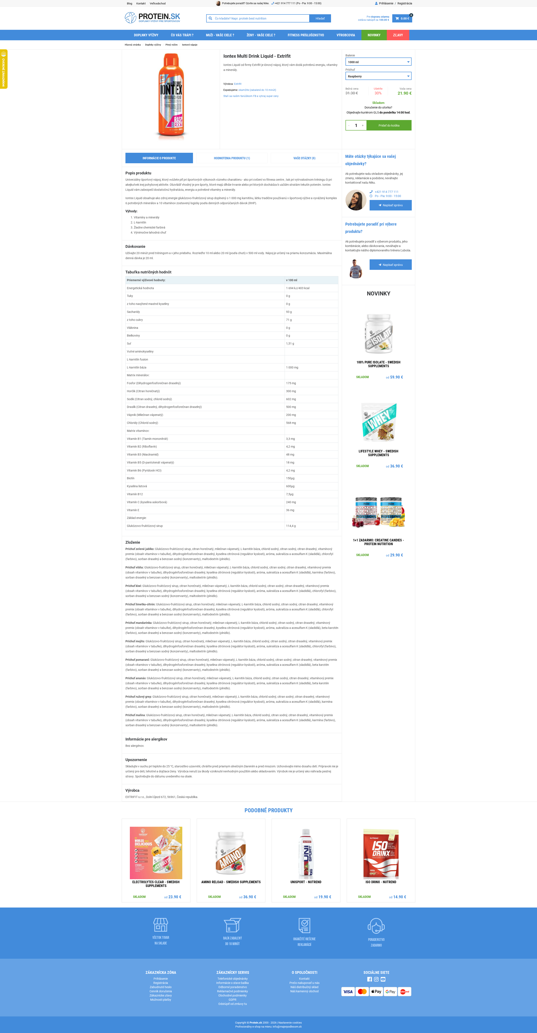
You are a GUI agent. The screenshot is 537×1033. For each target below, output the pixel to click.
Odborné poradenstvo (232, 987)
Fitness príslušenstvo (306, 35)
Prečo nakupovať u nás (304, 983)
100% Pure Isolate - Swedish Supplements (378, 364)
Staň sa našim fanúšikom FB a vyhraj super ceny (251, 96)
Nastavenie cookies (290, 1022)
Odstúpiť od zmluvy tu (232, 1004)
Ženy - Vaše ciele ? (261, 35)
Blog (129, 3)
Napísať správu (393, 205)
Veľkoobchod (158, 3)
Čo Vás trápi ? (182, 35)
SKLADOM (362, 377)
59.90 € (396, 377)
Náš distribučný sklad (304, 987)
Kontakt (141, 3)
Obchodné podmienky (232, 995)
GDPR (232, 1000)
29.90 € (396, 555)
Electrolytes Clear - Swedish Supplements (156, 884)
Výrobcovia (346, 35)
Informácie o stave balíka (232, 983)
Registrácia (405, 3)
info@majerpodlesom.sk (287, 1026)
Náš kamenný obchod (304, 991)
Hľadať (320, 18)
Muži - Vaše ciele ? (220, 35)
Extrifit (237, 83)
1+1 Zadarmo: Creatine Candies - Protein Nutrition (378, 542)
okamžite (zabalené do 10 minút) (257, 89)
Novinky (374, 35)
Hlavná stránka (133, 44)
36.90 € (396, 466)
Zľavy (398, 35)
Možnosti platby (160, 1000)
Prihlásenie (385, 3)
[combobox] (378, 61)
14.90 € (399, 896)
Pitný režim (172, 44)
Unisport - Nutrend (306, 882)
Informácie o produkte (159, 158)
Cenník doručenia (161, 991)
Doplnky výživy (146, 35)
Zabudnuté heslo (161, 987)
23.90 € (174, 896)
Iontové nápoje (189, 44)
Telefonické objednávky (233, 979)
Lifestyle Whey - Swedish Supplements (378, 453)
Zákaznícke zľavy (161, 995)
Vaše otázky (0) (304, 158)
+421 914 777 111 (285, 3)
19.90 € (324, 896)
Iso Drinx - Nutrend (381, 882)
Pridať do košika (389, 125)
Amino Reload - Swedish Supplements (231, 882)
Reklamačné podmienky (232, 991)
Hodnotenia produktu (232, 158)
